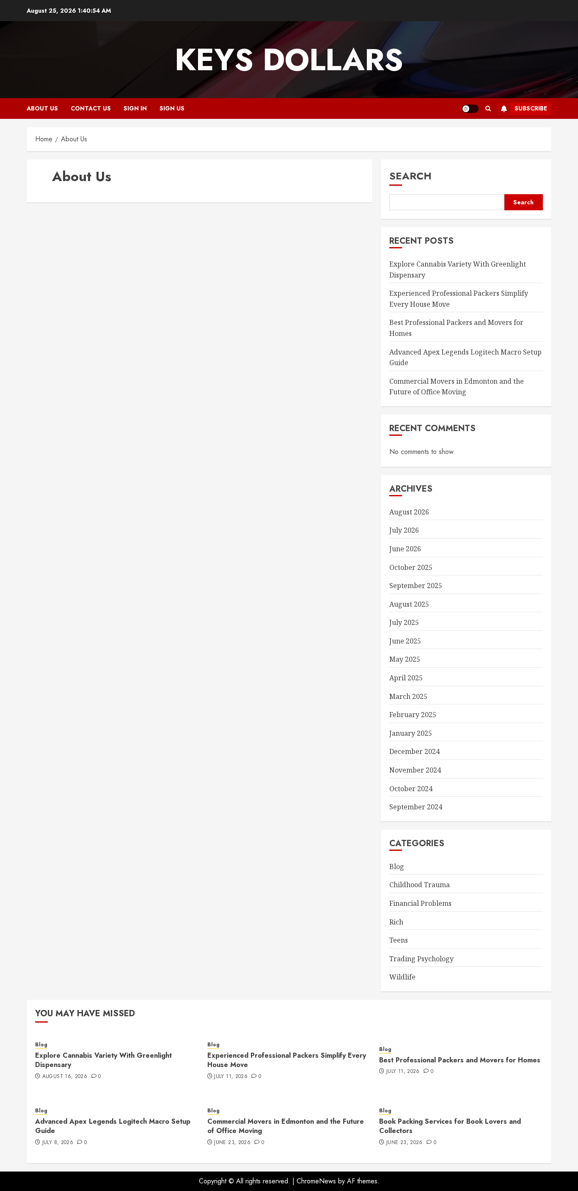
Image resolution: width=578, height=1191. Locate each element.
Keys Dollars (289, 60)
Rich (396, 922)
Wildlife (402, 977)
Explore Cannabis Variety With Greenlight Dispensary (103, 1060)
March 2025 (408, 696)
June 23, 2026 (232, 1142)
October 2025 (410, 567)
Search (410, 175)
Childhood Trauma (419, 884)
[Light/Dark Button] (470, 109)
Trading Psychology (421, 958)
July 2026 (404, 530)
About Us (42, 108)
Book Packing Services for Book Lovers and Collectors (450, 1126)
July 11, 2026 (231, 1076)
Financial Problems (420, 903)
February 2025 (412, 714)
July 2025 (404, 622)
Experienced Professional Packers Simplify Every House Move (286, 1060)
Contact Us (91, 108)
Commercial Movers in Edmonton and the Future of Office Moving (456, 387)
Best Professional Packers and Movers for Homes (459, 1060)
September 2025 (415, 585)
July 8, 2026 (57, 1142)
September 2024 (415, 806)
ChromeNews (316, 1181)
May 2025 (404, 659)
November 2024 (415, 770)
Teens (398, 940)
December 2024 (414, 751)
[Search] (488, 108)
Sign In (135, 108)
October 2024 (410, 788)
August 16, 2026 (64, 1076)
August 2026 (409, 512)
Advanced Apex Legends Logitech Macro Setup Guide (112, 1126)
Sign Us (172, 108)
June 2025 (405, 641)
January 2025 (410, 733)
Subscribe (531, 108)
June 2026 (405, 548)
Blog (396, 866)
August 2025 (409, 604)
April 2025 (406, 677)
